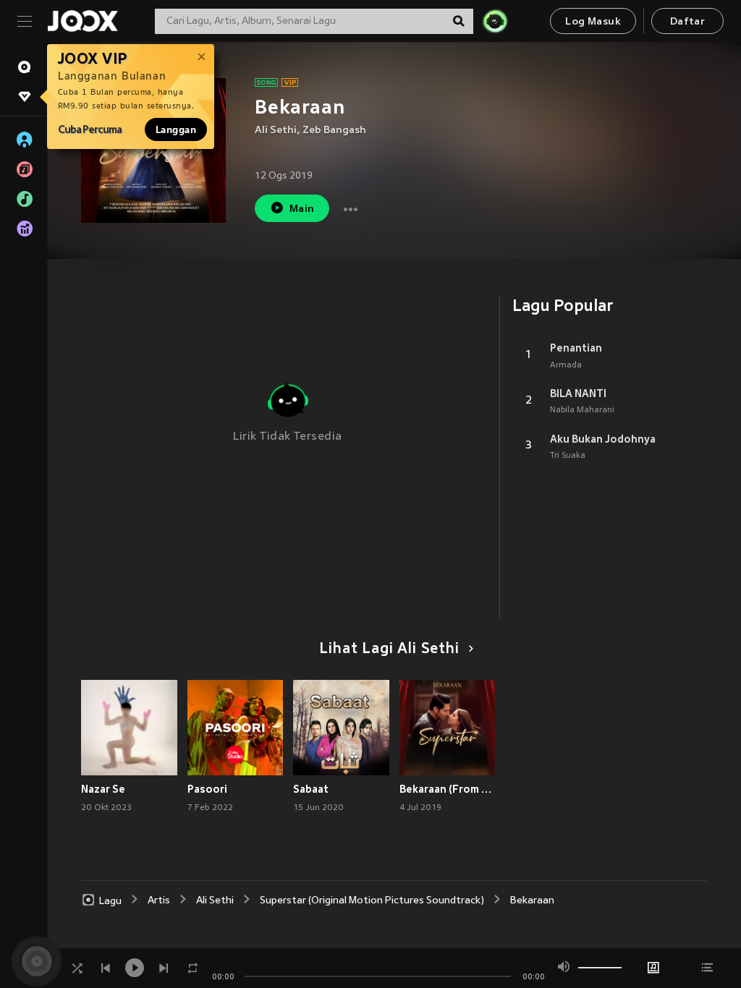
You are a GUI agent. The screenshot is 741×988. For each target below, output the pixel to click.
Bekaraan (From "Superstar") (447, 789)
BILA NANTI (578, 393)
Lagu (110, 900)
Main (302, 209)
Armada (566, 365)
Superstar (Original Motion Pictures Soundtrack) (372, 900)
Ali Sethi (276, 130)
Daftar (687, 22)
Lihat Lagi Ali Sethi (389, 649)
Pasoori (207, 789)
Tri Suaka (567, 455)
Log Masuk (593, 22)
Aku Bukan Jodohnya (603, 439)
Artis (159, 900)
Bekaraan (532, 900)
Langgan (176, 129)
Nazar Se (103, 789)
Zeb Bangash (334, 130)
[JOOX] (82, 21)
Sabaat (311, 789)
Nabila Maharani (582, 410)
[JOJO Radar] (494, 21)
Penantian (576, 348)
